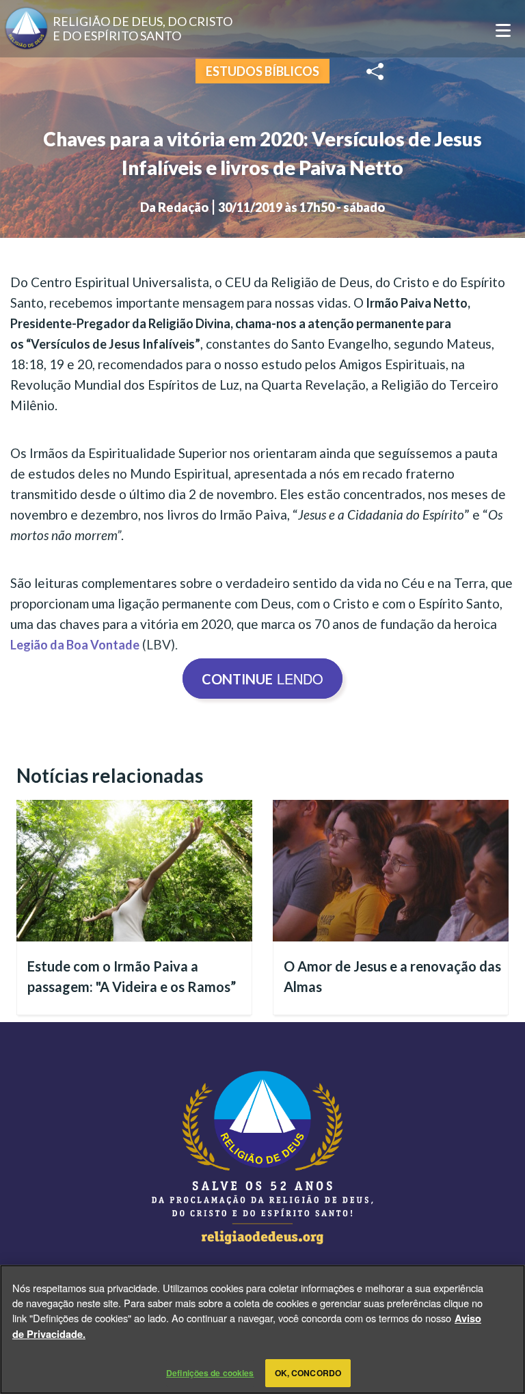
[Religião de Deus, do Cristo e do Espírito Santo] (262, 1157)
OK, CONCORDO (308, 1373)
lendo (262, 678)
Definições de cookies (210, 1373)
